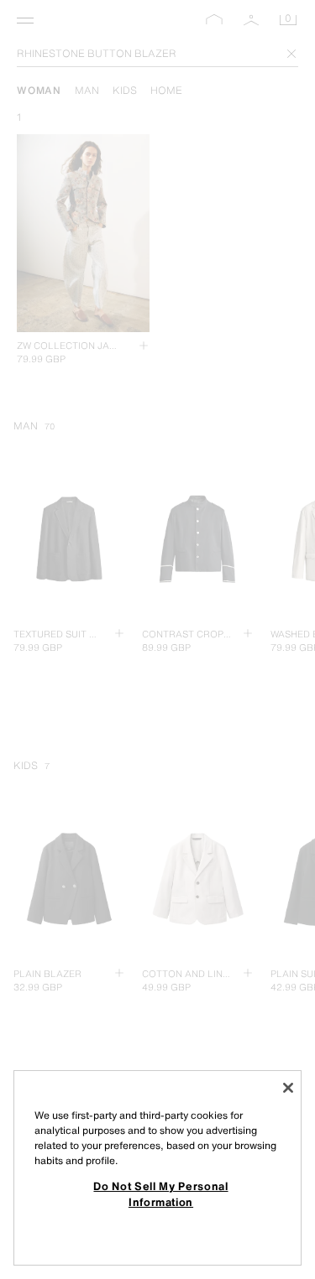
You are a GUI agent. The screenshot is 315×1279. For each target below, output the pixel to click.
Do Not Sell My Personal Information (160, 1193)
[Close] (288, 1088)
